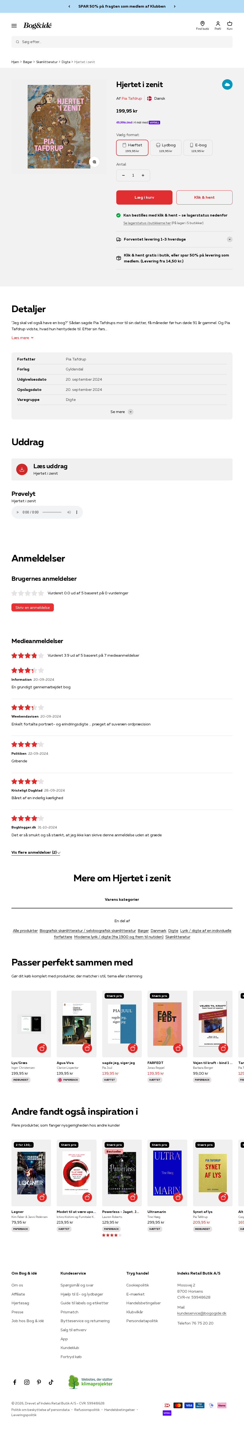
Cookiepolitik (137, 1285)
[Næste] (175, 6)
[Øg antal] (143, 175)
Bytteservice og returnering (85, 1320)
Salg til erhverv (73, 1329)
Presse (17, 1312)
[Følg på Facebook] (14, 1382)
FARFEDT (155, 1063)
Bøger (27, 62)
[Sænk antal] (123, 175)
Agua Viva (65, 1063)
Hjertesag (20, 1302)
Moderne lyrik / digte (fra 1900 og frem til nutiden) (118, 936)
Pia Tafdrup (132, 98)
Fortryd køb (71, 1356)
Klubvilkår (134, 1312)
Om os (17, 1285)
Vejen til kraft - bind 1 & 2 (213, 1063)
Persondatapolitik (142, 1320)
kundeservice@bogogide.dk (201, 1313)
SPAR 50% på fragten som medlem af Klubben (122, 6)
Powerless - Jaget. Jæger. (122, 1212)
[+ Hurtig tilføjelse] (41, 1048)
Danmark (158, 930)
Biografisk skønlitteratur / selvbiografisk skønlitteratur (88, 930)
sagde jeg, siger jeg (118, 1063)
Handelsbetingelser (143, 1302)
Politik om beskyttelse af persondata (40, 1410)
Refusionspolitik (87, 1410)
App (64, 1338)
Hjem (15, 62)
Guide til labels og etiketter (84, 1302)
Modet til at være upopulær (76, 1212)
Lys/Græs (19, 1063)
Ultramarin (156, 1212)
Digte (66, 62)
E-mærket (135, 1294)
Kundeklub (70, 1347)
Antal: (121, 164)
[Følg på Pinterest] (39, 1382)
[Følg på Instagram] (27, 1382)
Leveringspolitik (23, 1415)
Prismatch (69, 1312)
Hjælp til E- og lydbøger (82, 1294)
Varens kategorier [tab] (122, 899)
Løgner (17, 1212)
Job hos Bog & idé (27, 1320)
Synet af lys (203, 1212)
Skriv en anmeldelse (32, 607)
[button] (112, 1234)
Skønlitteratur (47, 62)
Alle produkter (25, 930)
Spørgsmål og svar (77, 1285)
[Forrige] (69, 6)
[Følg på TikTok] (51, 1382)
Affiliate (18, 1294)
